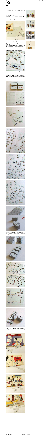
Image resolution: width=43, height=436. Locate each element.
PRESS (17, 6)
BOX (10, 6)
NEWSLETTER (20, 6)
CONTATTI (23, 6)
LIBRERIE (25, 6)
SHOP (27, 6)
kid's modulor (28, 434)
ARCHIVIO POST (13, 6)
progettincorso (30, 434)
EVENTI (15, 6)
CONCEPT (8, 6)
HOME (6, 6)
